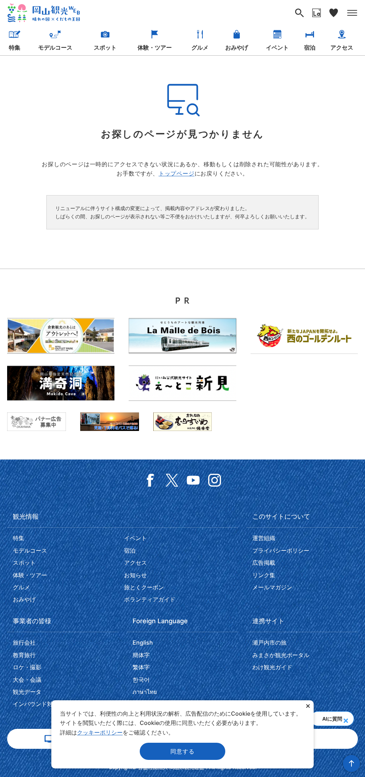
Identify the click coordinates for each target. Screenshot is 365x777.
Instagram (214, 480)
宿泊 (309, 47)
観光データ (27, 691)
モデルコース (55, 47)
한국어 (141, 679)
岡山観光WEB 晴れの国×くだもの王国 (43, 13)
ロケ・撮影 (27, 667)
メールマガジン (272, 587)
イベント (277, 47)
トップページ (177, 173)
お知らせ (135, 575)
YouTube (193, 480)
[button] (345, 718)
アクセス (341, 47)
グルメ (200, 47)
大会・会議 (27, 679)
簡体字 (141, 655)
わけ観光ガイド (272, 667)
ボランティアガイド (149, 599)
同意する (182, 751)
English (143, 642)
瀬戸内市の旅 (269, 642)
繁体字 (141, 667)
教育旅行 (24, 655)
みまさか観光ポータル (280, 655)
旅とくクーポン (144, 587)
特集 (14, 47)
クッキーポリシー (100, 732)
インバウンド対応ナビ (41, 703)
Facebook (150, 480)
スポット (105, 47)
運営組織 (263, 538)
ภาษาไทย (145, 691)
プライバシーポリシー (280, 550)
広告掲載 (263, 562)
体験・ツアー (155, 47)
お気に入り (333, 12)
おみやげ (236, 47)
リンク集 (263, 575)
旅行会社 (24, 642)
